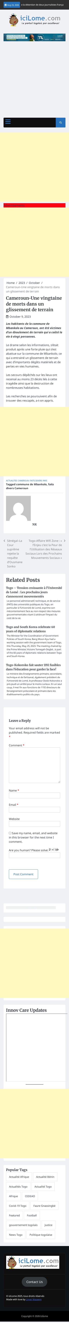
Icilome (44, 1316)
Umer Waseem (34, 1299)
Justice (48, 1225)
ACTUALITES (11, 480)
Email (13, 805)
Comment (16, 745)
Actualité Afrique (19, 1176)
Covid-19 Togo (17, 1205)
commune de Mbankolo (31, 484)
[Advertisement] (34, 77)
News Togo (15, 1234)
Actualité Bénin (45, 1176)
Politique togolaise (41, 1234)
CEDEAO (30, 1196)
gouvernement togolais (23, 1225)
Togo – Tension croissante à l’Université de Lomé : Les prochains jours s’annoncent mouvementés (34, 592)
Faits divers (36, 480)
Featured (14, 1215)
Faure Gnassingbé (44, 1205)
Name (14, 790)
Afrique (13, 1196)
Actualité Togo (43, 1186)
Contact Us (34, 1282)
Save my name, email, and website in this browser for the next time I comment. (33, 837)
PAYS (45, 480)
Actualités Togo (18, 1186)
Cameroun (23, 480)
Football (32, 1215)
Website (14, 819)
